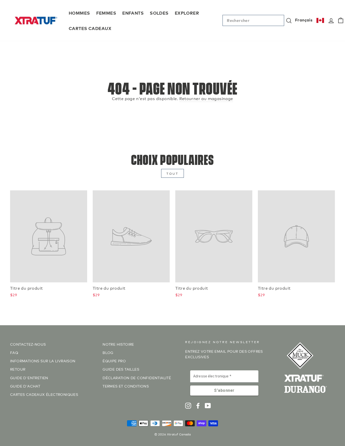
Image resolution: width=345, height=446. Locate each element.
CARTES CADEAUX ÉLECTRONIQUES (44, 394)
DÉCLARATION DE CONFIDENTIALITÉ (137, 377)
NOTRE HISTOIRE (118, 344)
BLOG (108, 352)
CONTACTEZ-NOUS (28, 344)
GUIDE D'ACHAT (25, 385)
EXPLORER (187, 13)
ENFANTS (133, 13)
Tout (172, 173)
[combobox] (253, 20)
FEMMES (106, 13)
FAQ (14, 352)
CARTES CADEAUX (90, 28)
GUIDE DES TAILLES (121, 369)
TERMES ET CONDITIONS (126, 385)
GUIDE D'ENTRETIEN (29, 377)
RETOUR (17, 369)
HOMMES (79, 13)
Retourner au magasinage (206, 98)
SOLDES (159, 13)
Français (303, 19)
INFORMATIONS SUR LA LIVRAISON (43, 360)
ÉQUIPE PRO (114, 360)
